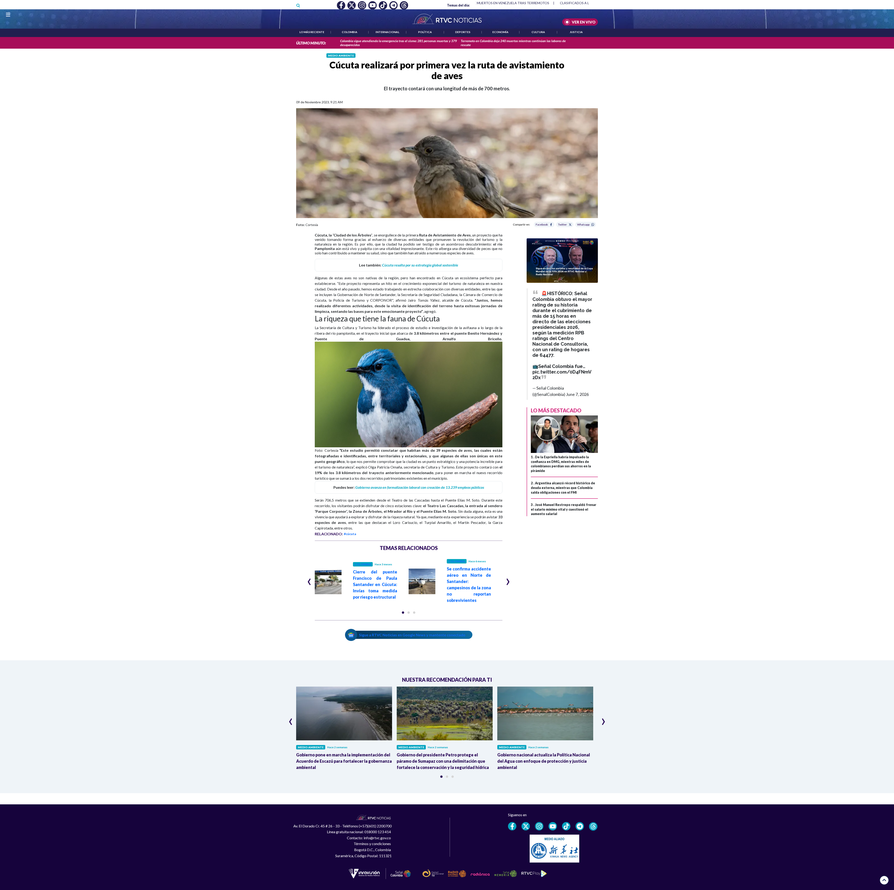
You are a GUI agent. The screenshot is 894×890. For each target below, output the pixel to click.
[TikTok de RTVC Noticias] (566, 826)
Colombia (349, 32)
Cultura (538, 32)
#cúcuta (350, 534)
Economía (500, 32)
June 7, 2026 (577, 394)
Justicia (576, 32)
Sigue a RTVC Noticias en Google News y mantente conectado (412, 635)
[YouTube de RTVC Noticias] (553, 826)
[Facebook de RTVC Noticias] (512, 826)
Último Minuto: (311, 42)
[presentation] (309, 579)
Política (425, 32)
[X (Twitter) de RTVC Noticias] (526, 826)
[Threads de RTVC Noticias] (593, 826)
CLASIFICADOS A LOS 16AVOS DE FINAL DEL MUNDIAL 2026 (550, 3)
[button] (403, 612)
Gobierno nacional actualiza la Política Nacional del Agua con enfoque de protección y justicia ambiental (543, 761)
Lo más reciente (311, 32)
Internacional (387, 32)
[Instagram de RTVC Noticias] (539, 826)
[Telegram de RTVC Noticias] (580, 826)
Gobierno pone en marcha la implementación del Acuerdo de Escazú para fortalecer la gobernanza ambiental (344, 761)
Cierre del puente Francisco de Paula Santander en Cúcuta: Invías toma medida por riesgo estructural (375, 584)
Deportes (462, 32)
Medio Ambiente (341, 55)
